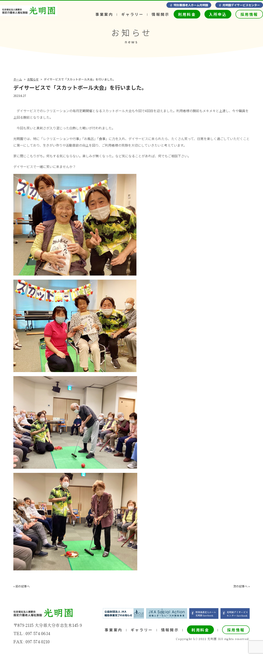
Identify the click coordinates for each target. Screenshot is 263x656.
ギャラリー (132, 14)
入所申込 (218, 14)
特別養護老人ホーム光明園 (191, 5)
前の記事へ (22, 586)
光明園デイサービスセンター (241, 5)
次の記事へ (240, 586)
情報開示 (160, 14)
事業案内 (104, 14)
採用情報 (249, 14)
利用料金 (187, 14)
